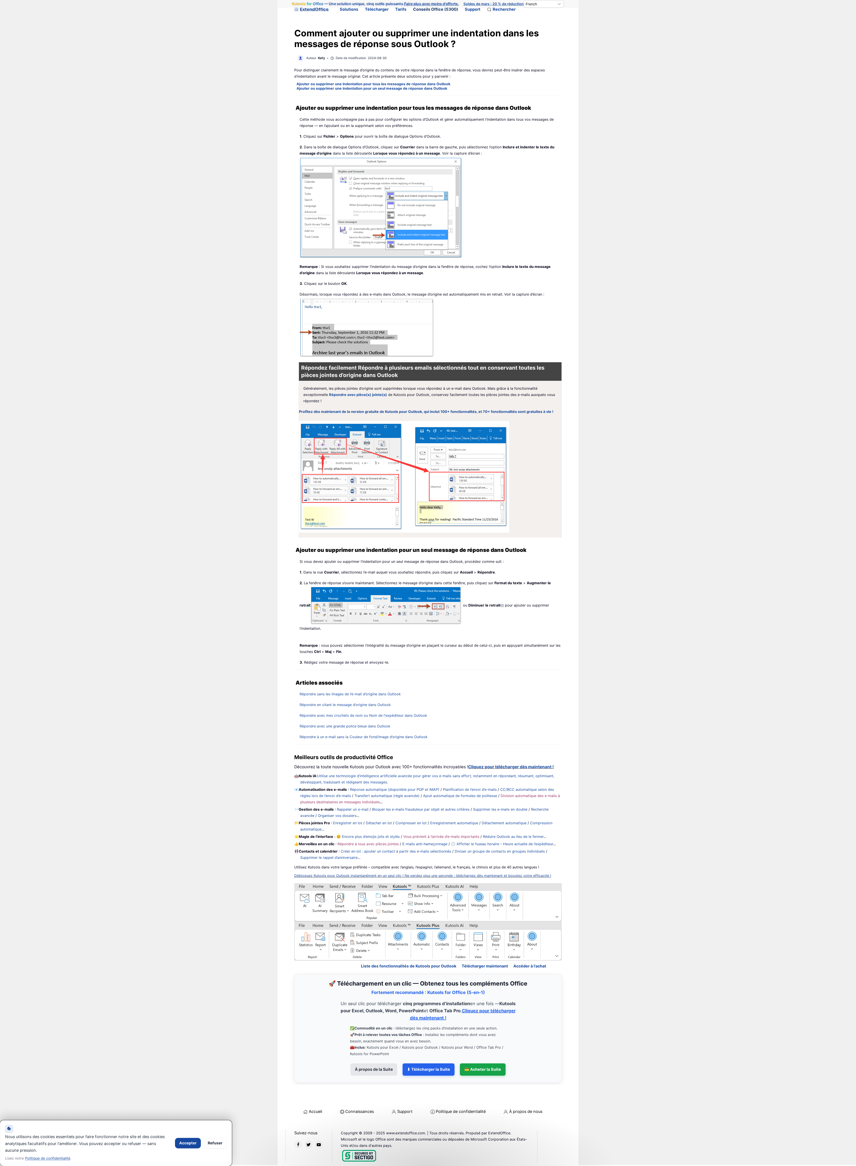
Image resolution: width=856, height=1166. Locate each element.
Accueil (315, 1092)
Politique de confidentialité (461, 1092)
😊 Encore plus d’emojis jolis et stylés (368, 836)
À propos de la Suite (374, 1050)
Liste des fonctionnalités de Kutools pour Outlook (408, 946)
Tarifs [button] (400, 9)
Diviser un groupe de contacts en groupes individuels (500, 851)
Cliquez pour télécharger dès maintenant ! (511, 766)
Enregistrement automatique (454, 823)
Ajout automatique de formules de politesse (460, 795)
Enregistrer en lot (347, 823)
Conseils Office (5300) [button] (435, 9)
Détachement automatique (504, 823)
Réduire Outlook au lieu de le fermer (513, 836)
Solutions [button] (349, 9)
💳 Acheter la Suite (482, 1050)
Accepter (188, 1143)
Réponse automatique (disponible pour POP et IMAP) (394, 789)
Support (472, 9)
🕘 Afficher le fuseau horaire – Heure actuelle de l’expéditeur (502, 844)
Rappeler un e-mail (352, 809)
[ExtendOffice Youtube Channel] (319, 1125)
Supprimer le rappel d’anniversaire (329, 857)
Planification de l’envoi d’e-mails (470, 789)
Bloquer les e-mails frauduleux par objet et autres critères (420, 809)
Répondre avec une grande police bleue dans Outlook (345, 726)
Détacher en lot (379, 823)
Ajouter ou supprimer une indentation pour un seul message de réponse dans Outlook (371, 88)
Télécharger (377, 9)
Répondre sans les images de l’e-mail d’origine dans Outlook (350, 694)
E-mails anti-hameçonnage (424, 844)
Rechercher (504, 9)
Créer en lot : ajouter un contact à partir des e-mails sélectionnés (396, 851)
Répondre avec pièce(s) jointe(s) (358, 394)
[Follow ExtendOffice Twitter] (309, 1125)
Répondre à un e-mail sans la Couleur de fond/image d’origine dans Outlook (364, 737)
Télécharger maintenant (485, 946)
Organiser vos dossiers (337, 815)
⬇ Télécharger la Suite (428, 1050)
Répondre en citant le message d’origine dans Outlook (345, 704)
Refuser (215, 1143)
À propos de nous (525, 1092)
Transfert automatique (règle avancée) (387, 795)
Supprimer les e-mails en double (500, 809)
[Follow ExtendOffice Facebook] (298, 1125)
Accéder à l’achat (529, 946)
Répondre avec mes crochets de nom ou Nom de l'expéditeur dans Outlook (363, 715)
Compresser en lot (411, 823)
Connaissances (359, 1092)
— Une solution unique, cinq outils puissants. (375, 4)
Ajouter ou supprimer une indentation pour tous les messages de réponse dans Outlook (373, 84)
